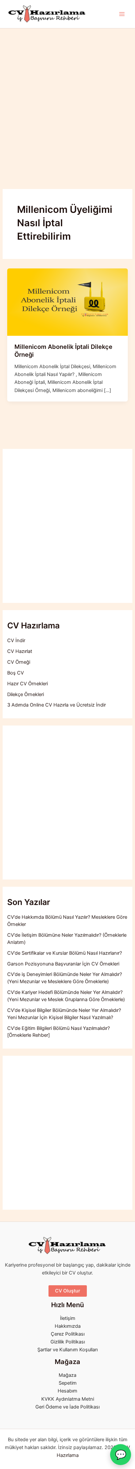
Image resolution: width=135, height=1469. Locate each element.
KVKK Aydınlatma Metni (67, 1399)
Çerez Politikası (68, 1334)
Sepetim (68, 1383)
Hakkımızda (68, 1326)
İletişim (67, 1318)
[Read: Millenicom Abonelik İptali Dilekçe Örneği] (67, 302)
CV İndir (16, 640)
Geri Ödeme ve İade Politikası (67, 1407)
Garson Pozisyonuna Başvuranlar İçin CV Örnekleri (63, 964)
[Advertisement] (67, 99)
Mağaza (67, 1375)
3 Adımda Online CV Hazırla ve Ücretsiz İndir (56, 705)
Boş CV (15, 673)
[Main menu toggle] (121, 14)
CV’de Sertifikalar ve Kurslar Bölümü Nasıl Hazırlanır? (64, 953)
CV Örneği (18, 662)
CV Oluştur (67, 1291)
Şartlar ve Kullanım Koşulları (67, 1350)
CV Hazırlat (19, 651)
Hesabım (67, 1391)
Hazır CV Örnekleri (27, 684)
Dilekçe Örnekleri (25, 694)
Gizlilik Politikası (67, 1342)
